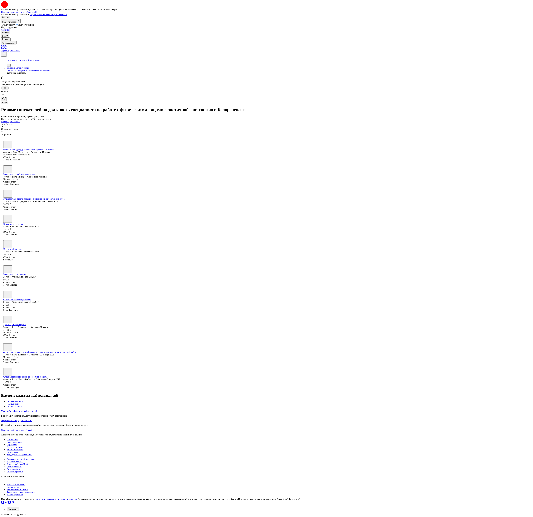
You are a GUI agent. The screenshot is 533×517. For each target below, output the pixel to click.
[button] (4, 45)
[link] (6, 39)
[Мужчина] (7, 144)
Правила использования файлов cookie (48, 14)
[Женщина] (7, 169)
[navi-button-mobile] (4, 54)
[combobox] (14, 81)
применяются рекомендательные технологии (56, 499)
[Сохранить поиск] (4, 99)
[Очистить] (5, 88)
